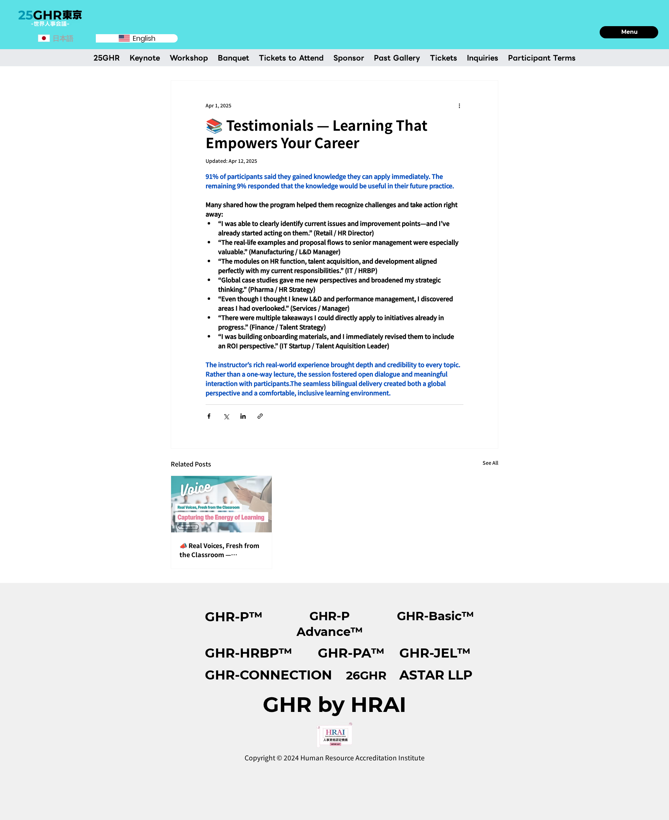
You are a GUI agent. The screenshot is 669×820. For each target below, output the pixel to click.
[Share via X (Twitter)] (226, 416)
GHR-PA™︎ (351, 653)
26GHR (366, 675)
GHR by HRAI (334, 704)
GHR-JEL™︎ (435, 653)
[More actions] (459, 105)
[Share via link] (260, 416)
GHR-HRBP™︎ (248, 653)
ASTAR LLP (435, 675)
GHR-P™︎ (234, 616)
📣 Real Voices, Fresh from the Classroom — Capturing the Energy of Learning (219, 550)
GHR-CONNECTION (268, 675)
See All (490, 462)
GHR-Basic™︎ (435, 616)
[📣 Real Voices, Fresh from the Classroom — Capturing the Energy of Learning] (221, 504)
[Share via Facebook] (209, 416)
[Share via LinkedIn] (243, 416)
